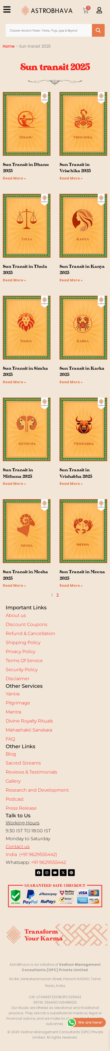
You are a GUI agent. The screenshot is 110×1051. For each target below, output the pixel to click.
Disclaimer (17, 678)
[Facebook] (38, 872)
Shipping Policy (23, 642)
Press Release (21, 808)
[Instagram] (46, 872)
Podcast (15, 799)
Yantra (12, 694)
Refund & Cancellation (30, 633)
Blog (11, 754)
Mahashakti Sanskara (29, 730)
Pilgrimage (18, 703)
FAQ (10, 739)
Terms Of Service (24, 660)
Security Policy (22, 669)
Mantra (13, 712)
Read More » (14, 178)
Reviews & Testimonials (31, 772)
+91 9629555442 (48, 862)
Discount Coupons (26, 624)
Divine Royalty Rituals (29, 721)
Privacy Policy (20, 651)
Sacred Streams (23, 763)
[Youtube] (55, 872)
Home (9, 46)
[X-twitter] (63, 872)
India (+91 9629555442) (31, 854)
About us (16, 615)
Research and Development (37, 790)
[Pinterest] (71, 872)
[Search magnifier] (98, 30)
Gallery (13, 781)
